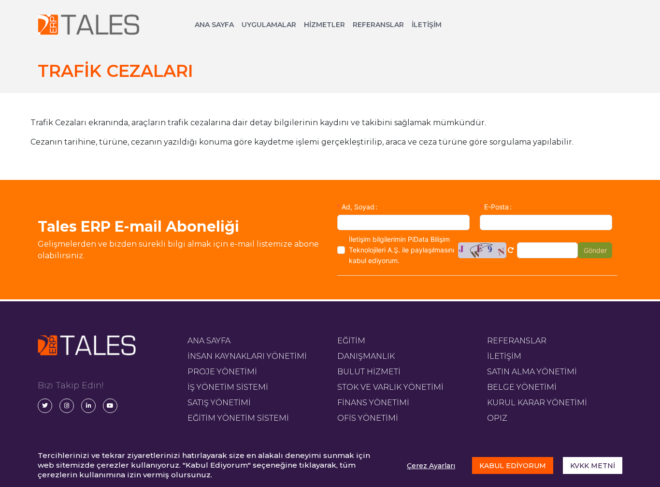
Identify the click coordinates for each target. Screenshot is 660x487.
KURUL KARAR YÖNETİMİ (537, 402)
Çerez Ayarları (431, 465)
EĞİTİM (351, 340)
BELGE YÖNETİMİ (522, 387)
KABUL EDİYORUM (512, 465)
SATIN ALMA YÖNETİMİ (532, 371)
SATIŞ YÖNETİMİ (219, 402)
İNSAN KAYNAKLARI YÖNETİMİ (247, 356)
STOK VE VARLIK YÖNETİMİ (390, 387)
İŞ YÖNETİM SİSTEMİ (227, 387)
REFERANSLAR (378, 24)
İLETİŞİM (427, 24)
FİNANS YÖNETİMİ (373, 402)
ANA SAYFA (214, 24)
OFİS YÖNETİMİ (367, 418)
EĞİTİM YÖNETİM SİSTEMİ (238, 418)
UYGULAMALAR (269, 24)
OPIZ (497, 418)
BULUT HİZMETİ (369, 371)
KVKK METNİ (592, 465)
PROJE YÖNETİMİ (222, 371)
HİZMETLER (324, 24)
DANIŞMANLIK (366, 356)
